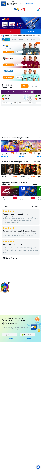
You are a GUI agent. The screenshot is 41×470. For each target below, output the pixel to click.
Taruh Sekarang (8, 52)
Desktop (19, 52)
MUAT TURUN (29, 3)
